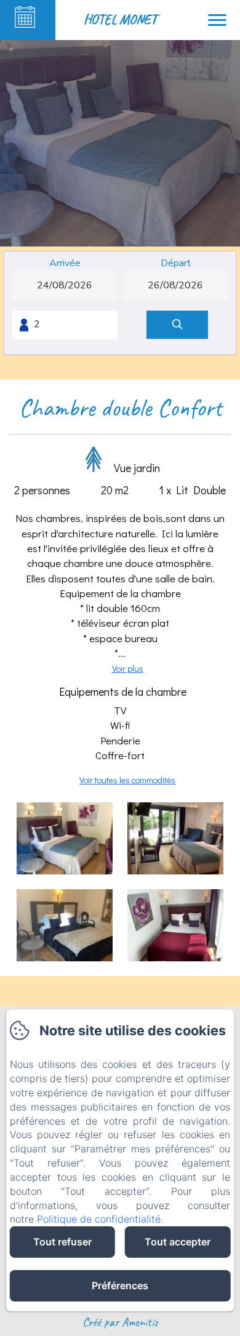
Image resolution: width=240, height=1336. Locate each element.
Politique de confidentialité (99, 1219)
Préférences (120, 1285)
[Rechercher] (177, 325)
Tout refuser (62, 1242)
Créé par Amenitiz (120, 1322)
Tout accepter (177, 1242)
